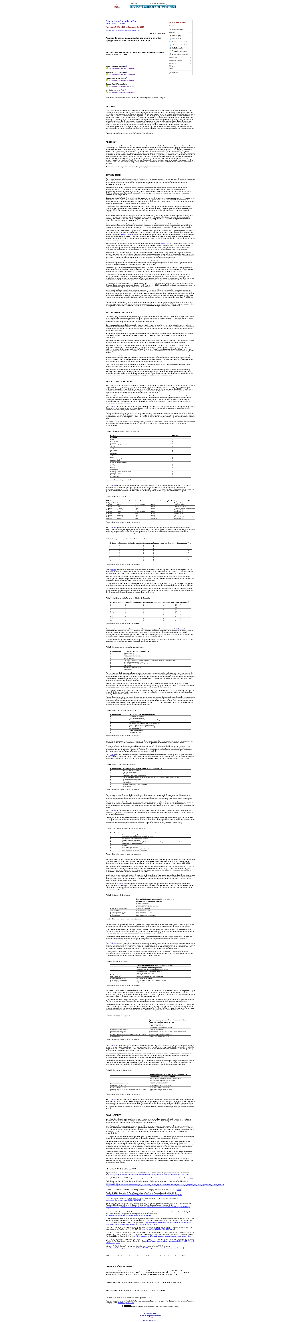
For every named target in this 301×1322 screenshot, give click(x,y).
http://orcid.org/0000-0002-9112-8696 (122, 69)
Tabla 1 (112, 406)
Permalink (175, 72)
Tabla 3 (112, 527)
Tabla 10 (113, 943)
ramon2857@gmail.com (126, 1303)
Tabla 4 (113, 570)
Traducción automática (179, 51)
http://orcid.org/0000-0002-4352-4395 (122, 74)
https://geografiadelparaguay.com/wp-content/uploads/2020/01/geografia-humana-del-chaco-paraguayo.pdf (142, 1248)
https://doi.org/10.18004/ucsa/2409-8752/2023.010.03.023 (122, 30)
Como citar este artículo (180, 45)
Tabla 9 (120, 884)
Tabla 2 (112, 485)
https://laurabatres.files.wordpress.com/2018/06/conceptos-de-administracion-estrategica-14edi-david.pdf (141, 1195)
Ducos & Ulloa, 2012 (127, 234)
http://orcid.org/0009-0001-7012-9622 (122, 86)
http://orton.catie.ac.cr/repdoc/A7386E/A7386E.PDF (123, 1200)
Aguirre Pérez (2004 (167, 243)
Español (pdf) (176, 36)
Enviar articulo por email (180, 54)
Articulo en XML (177, 39)
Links (187, 1174)
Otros (173, 66)
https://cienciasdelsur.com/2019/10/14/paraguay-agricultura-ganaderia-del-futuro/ (159, 1236)
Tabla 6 (172, 690)
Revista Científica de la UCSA (121, 21)
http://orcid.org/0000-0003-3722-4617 (122, 80)
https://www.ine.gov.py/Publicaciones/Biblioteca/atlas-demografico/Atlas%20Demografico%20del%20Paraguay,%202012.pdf (148, 1207)
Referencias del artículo (179, 42)
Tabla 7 (112, 755)
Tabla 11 (112, 1045)
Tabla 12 (113, 1099)
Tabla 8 (112, 810)
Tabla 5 (178, 629)
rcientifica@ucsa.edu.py (150, 1320)
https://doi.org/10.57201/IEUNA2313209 (155, 1229)
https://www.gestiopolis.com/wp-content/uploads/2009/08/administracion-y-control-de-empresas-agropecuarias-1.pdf (145, 1174)
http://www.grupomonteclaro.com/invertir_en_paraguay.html (126, 1215)
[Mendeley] (170, 66)
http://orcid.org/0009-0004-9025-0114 (122, 92)
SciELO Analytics (177, 29)
